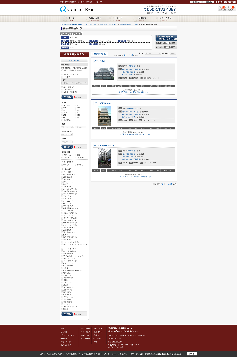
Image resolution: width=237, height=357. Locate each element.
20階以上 (67, 282)
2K (64, 110)
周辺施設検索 (85, 338)
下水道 (66, 304)
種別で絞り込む (74, 60)
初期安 (96, 335)
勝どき (134, 108)
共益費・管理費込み (70, 92)
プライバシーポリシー (69, 335)
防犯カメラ (68, 263)
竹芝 (133, 117)
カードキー (68, 186)
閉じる (191, 354)
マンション (76, 75)
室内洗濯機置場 (70, 194)
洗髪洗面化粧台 (70, 237)
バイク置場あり (70, 307)
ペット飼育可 (69, 174)
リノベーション (99, 338)
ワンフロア (68, 287)
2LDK (65, 113)
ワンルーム (67, 105)
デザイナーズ (69, 297)
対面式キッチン (70, 223)
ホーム (63, 329)
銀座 (133, 66)
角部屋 (66, 268)
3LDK (78, 115)
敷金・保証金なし (69, 87)
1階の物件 (68, 278)
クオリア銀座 (99, 61)
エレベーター (69, 211)
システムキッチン (70, 220)
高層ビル (67, 290)
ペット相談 (68, 172)
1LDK (78, 108)
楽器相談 (67, 177)
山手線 (124, 75)
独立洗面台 (68, 239)
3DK (64, 115)
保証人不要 (68, 179)
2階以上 (67, 275)
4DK (78, 117)
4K (64, 117)
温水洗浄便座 (69, 232)
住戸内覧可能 (69, 266)
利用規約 (64, 338)
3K (78, 113)
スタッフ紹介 (85, 332)
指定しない (67, 155)
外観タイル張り (70, 213)
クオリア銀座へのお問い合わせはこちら (133, 92)
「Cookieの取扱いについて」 (160, 354)
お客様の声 (85, 335)
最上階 (66, 285)
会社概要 (64, 332)
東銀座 (132, 72)
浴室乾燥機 (68, 230)
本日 (78, 155)
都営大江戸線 (127, 69)
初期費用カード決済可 (72, 270)
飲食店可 (67, 294)
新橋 (130, 75)
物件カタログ (66, 345)
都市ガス (67, 203)
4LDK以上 (66, 120)
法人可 (66, 184)
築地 (133, 151)
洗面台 (66, 235)
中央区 (129, 66)
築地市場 (137, 69)
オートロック (69, 253)
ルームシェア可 (70, 189)
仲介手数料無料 (70, 191)
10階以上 (67, 280)
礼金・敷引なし (69, 90)
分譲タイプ (68, 182)
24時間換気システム (71, 208)
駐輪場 (66, 309)
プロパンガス (69, 206)
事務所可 (67, 292)
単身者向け (98, 332)
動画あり (80, 165)
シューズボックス (70, 249)
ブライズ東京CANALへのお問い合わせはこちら (133, 134)
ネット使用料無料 (70, 251)
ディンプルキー (70, 261)
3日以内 (66, 157)
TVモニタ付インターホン (73, 256)
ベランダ (67, 198)
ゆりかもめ (126, 117)
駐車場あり (68, 273)
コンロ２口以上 (70, 218)
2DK (78, 110)
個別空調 (67, 302)
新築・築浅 (98, 329)
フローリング (69, 196)
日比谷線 (125, 72)
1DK (64, 108)
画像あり (66, 165)
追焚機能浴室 (69, 227)
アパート (66, 75)
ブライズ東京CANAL (103, 103)
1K (78, 105)
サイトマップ (66, 342)
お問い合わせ (85, 329)
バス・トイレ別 (70, 225)
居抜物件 (67, 299)
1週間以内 (80, 157)
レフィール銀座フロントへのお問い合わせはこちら (133, 177)
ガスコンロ (68, 215)
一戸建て (66, 77)
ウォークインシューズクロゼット (74, 245)
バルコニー (68, 201)
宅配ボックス (69, 258)
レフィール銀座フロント (104, 146)
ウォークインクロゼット (73, 242)
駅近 (95, 342)
